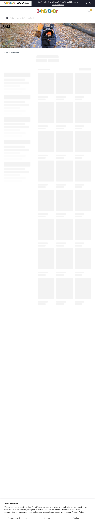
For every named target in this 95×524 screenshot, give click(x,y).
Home (6, 52)
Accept (47, 518)
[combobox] (48, 18)
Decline (76, 518)
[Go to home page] (47, 11)
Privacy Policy (78, 512)
